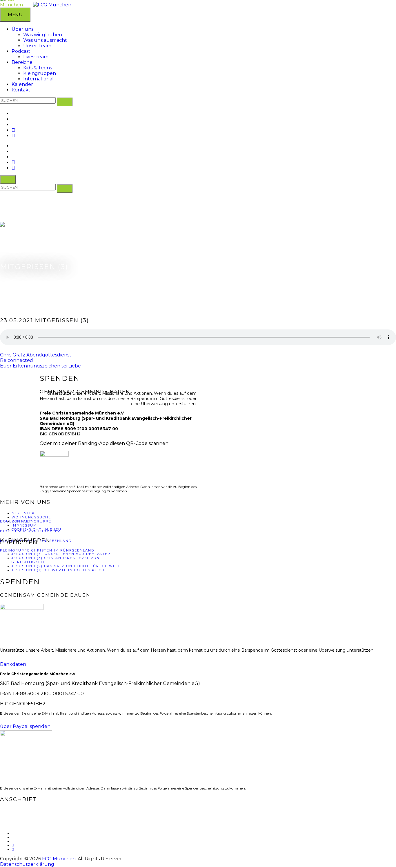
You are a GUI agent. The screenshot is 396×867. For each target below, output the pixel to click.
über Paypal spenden (25, 726)
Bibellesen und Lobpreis (29, 531)
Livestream (35, 57)
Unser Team (37, 45)
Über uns (22, 29)
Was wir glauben (42, 34)
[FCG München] (52, 5)
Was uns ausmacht (45, 40)
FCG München (59, 858)
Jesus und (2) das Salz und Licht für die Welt (66, 566)
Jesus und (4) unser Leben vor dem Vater (61, 554)
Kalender (22, 84)
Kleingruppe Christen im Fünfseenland (47, 550)
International (38, 79)
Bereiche (22, 62)
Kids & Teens (37, 68)
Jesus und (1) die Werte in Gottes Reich (58, 570)
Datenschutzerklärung (27, 864)
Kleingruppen (39, 73)
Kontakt (21, 90)
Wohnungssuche (31, 517)
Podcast (21, 51)
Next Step (23, 513)
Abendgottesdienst (48, 355)
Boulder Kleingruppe (25, 521)
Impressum (24, 525)
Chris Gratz (12, 355)
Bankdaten (13, 664)
